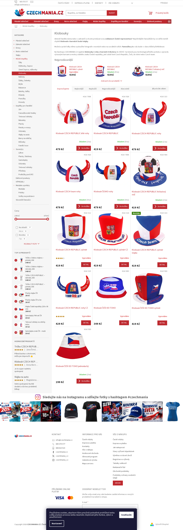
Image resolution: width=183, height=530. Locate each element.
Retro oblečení (22, 51)
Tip (22, 238)
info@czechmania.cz (64, 440)
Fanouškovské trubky (27, 113)
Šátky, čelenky (24, 80)
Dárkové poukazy (23, 178)
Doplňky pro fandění (24, 105)
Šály (20, 62)
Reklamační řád (119, 467)
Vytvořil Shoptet (162, 524)
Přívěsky (22, 171)
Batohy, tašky (24, 91)
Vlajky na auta (24, 134)
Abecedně (125, 88)
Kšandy (22, 95)
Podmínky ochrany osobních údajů (124, 476)
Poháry (21, 192)
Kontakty (99, 3)
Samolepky (23, 160)
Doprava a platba (82, 3)
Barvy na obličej (25, 138)
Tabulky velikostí (120, 463)
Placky (21, 124)
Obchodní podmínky (121, 471)
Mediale (22, 189)
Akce (22, 231)
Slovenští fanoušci (23, 200)
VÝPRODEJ (20, 181)
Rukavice (22, 87)
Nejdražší (93, 88)
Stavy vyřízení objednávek (123, 451)
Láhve (21, 152)
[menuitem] (21, 21)
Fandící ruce (23, 145)
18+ (20, 109)
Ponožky (22, 98)
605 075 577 (60, 444)
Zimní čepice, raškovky (28, 69)
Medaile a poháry (23, 185)
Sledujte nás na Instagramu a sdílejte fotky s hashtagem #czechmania (95, 397)
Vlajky (18, 55)
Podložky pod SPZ (26, 174)
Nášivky (22, 77)
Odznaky (22, 131)
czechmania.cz (62, 452)
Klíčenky (22, 142)
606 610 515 (60, 448)
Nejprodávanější (108, 88)
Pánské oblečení (22, 40)
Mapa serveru (87, 463)
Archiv (118, 483)
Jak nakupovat (119, 447)
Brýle (21, 84)
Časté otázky (63, 3)
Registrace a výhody (121, 459)
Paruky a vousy (25, 127)
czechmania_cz (62, 456)
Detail (86, 264)
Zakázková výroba (89, 460)
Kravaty (22, 102)
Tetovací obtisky (25, 116)
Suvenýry (19, 149)
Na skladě (24, 227)
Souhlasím (126, 514)
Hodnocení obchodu (90, 453)
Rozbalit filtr (30, 244)
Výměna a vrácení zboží (122, 455)
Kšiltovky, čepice (26, 66)
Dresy (18, 48)
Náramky (22, 120)
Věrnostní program (89, 456)
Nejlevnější (79, 88)
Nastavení (57, 523)
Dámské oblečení (23, 44)
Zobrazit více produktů (110, 81)
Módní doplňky (22, 59)
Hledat (112, 13)
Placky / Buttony (25, 156)
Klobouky (22, 73)
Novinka (23, 235)
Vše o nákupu (113, 3)
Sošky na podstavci (26, 196)
